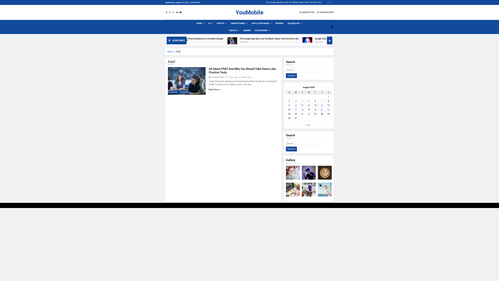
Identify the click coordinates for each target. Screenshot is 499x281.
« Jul (308, 125)
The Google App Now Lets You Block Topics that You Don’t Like (293, 2)
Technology (293, 23)
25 (302, 114)
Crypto (220, 23)
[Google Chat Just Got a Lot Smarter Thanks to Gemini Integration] (291, 40)
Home (199, 23)
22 (328, 109)
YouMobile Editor (218, 77)
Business (173, 92)
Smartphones (238, 23)
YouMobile (249, 12)
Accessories (261, 30)
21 (322, 109)
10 (296, 105)
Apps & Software (260, 23)
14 (322, 105)
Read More (213, 89)
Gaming (247, 30)
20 (315, 109)
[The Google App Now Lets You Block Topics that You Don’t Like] (216, 42)
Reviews (279, 23)
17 (296, 109)
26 (309, 114)
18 (302, 109)
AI (209, 23)
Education (184, 92)
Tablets (233, 30)
